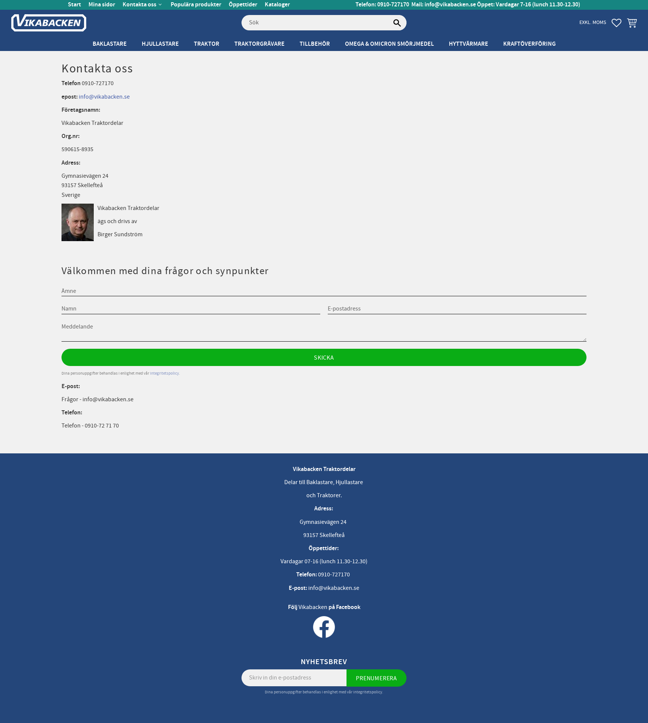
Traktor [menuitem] (206, 44)
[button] (616, 23)
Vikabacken (312, 607)
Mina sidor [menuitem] (101, 5)
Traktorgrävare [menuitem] (259, 44)
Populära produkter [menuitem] (196, 5)
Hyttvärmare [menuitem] (468, 44)
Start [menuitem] (74, 5)
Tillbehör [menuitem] (315, 44)
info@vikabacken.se (450, 5)
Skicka (324, 358)
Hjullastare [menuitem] (160, 44)
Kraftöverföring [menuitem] (529, 44)
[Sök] (397, 23)
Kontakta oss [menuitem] (139, 5)
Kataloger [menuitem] (277, 5)
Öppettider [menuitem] (243, 5)
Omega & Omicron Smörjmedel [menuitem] (389, 44)
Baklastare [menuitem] (110, 44)
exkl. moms (592, 22)
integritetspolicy (164, 373)
